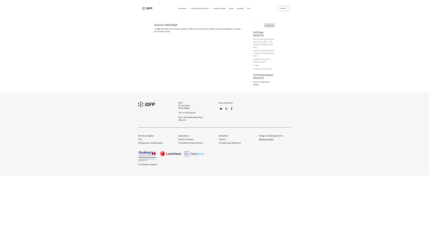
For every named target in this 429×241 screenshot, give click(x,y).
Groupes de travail (219, 8)
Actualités (240, 8)
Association (182, 8)
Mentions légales (146, 136)
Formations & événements (190, 143)
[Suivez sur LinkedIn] (221, 108)
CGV (140, 139)
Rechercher (269, 25)
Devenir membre (185, 139)
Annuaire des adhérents (230, 143)
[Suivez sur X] (226, 108)
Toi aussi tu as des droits (262, 69)
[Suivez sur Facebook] (231, 108)
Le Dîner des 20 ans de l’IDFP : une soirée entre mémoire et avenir (264, 53)
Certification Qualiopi (147, 164)
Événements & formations (200, 8)
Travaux (231, 8)
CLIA (248, 8)
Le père (256, 65)
